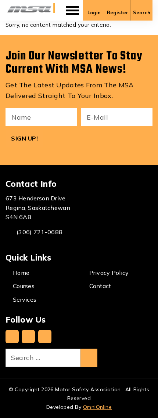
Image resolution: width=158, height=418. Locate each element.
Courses (24, 286)
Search (141, 12)
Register (117, 12)
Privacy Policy (109, 272)
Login (94, 12)
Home (21, 272)
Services (24, 299)
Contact (100, 286)
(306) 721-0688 (39, 232)
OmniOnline (97, 407)
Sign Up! (24, 138)
